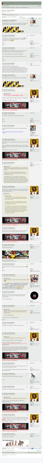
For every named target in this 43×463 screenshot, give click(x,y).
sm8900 (31, 162)
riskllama (31, 268)
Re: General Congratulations (9, 20)
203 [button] (30, 18)
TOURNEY (23, 3)
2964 (32, 301)
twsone (31, 63)
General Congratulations (8, 10)
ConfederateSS (32, 283)
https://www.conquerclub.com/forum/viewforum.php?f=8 (16, 56)
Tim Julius (31, 386)
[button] (23, 18)
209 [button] (39, 18)
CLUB (30, 3)
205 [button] (34, 18)
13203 (33, 328)
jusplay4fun (5, 36)
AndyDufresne (32, 379)
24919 (33, 380)
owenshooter (32, 98)
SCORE (18, 3)
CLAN (27, 3)
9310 (32, 42)
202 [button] (28, 18)
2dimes (5, 323)
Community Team (8, 11)
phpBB (6, 454)
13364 (33, 99)
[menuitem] (8, 6)
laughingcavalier (32, 433)
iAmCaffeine (6, 21)
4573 (32, 284)
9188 (32, 311)
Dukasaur (31, 131)
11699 (33, 25)
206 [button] (36, 18)
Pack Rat (31, 300)
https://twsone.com (14, 66)
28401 (33, 134)
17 (32, 387)
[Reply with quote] (27, 20)
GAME (15, 3)
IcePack (31, 244)
